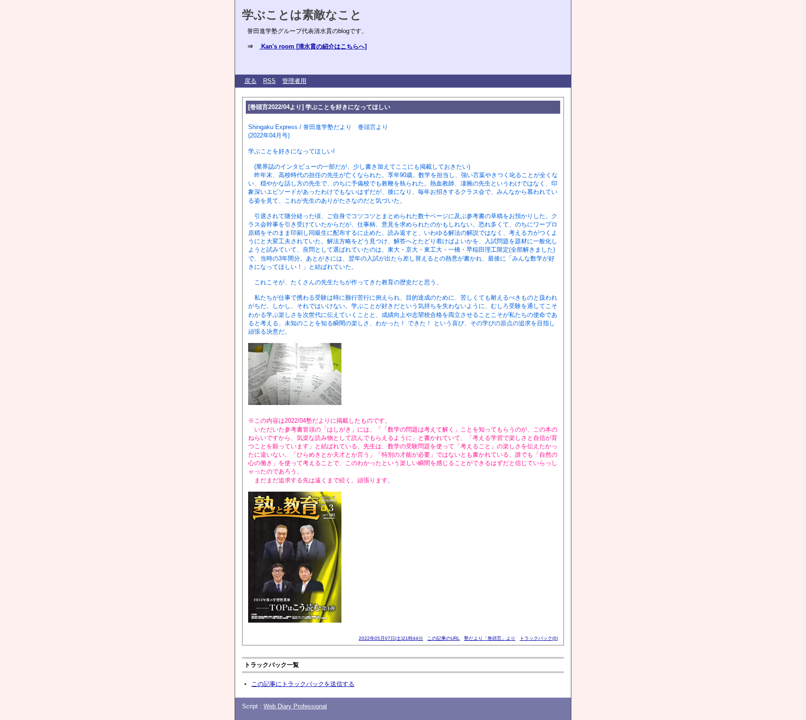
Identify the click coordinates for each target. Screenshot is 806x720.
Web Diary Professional (295, 706)
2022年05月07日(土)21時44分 (391, 638)
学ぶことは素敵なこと (302, 14)
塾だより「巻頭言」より (489, 638)
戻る (250, 80)
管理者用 (294, 80)
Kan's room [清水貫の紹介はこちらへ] (313, 46)
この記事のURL (443, 638)
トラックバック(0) (539, 638)
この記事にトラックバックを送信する (302, 683)
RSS (269, 80)
